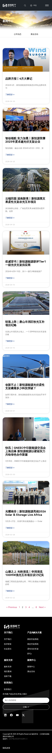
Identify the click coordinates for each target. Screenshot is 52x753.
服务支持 (7, 666)
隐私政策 (6, 748)
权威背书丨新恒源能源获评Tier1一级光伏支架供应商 (25, 263)
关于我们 (7, 639)
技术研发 (7, 644)
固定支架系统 (33, 644)
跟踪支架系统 (33, 639)
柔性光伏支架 (33, 649)
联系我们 (7, 689)
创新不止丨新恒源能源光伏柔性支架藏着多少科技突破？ (25, 386)
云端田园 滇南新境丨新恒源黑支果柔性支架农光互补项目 (25, 200)
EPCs (29, 654)
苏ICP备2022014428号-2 (18, 739)
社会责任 (7, 649)
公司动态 (17, 34)
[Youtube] (17, 715)
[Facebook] (11, 715)
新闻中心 (31, 666)
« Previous (11, 607)
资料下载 (7, 676)
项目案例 (7, 671)
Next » (42, 607)
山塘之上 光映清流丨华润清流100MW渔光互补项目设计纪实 (24, 573)
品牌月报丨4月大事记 (18, 78)
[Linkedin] (5, 715)
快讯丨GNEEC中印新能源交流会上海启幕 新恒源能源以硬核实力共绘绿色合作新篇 (25, 451)
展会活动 (34, 34)
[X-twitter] (23, 715)
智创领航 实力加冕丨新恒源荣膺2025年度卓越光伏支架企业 (25, 140)
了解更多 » (9, 94)
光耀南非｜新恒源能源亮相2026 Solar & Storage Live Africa (25, 513)
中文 (35, 5)
